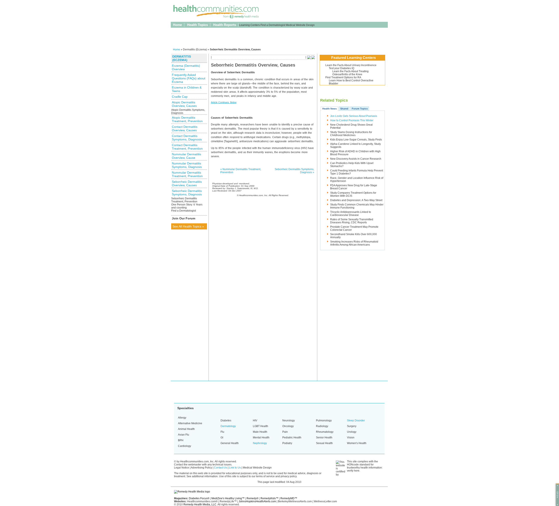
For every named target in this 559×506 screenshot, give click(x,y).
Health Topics (197, 25)
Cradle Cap (180, 96)
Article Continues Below (223, 102)
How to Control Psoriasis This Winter (351, 120)
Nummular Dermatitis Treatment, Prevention (187, 174)
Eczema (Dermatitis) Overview (186, 67)
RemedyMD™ (288, 498)
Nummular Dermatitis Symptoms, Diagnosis (187, 165)
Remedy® (253, 498)
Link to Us (235, 467)
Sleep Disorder (356, 420)
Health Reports (224, 25)
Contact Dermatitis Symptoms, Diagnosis (187, 137)
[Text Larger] (313, 58)
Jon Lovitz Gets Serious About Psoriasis (353, 116)
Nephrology (260, 443)
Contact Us (220, 467)
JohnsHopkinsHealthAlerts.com (257, 501)
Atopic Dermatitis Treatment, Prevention (187, 119)
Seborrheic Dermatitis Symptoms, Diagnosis (187, 192)
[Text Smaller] (309, 58)
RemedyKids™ (269, 498)
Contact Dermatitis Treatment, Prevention (187, 146)
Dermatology (228, 426)
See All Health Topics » (188, 226)
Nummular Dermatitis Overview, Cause (186, 155)
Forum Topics (360, 108)
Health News (329, 108)
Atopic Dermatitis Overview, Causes (184, 104)
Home (177, 25)
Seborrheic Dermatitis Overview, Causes (187, 183)
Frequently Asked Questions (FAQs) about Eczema (188, 78)
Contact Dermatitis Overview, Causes (184, 128)
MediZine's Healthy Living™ (228, 498)
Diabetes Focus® (199, 498)
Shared (344, 108)
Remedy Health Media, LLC (199, 504)
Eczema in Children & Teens (187, 89)
